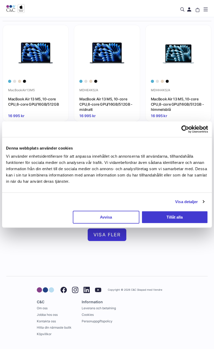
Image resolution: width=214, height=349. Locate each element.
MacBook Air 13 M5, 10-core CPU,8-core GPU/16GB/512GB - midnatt (106, 104)
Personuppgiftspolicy (97, 321)
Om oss (42, 308)
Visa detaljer (186, 201)
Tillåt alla (175, 217)
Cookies (88, 315)
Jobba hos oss (47, 315)
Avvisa (106, 217)
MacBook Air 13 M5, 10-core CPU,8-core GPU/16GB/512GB (33, 101)
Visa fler (107, 234)
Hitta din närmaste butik (54, 327)
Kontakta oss (46, 321)
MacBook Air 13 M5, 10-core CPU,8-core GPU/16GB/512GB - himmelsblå (177, 104)
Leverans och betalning (99, 308)
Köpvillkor (44, 334)
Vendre (157, 289)
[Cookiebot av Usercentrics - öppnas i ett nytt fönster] (185, 129)
